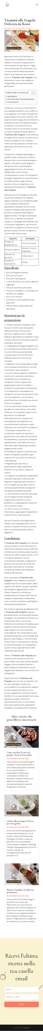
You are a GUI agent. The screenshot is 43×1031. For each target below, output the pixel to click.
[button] (32, 93)
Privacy (26, 1028)
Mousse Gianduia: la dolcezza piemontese (20, 891)
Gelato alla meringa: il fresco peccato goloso (20, 822)
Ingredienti (12, 96)
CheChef (10, 28)
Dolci (29, 28)
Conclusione (12, 102)
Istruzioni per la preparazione (20, 99)
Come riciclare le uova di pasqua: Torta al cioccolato (19, 753)
